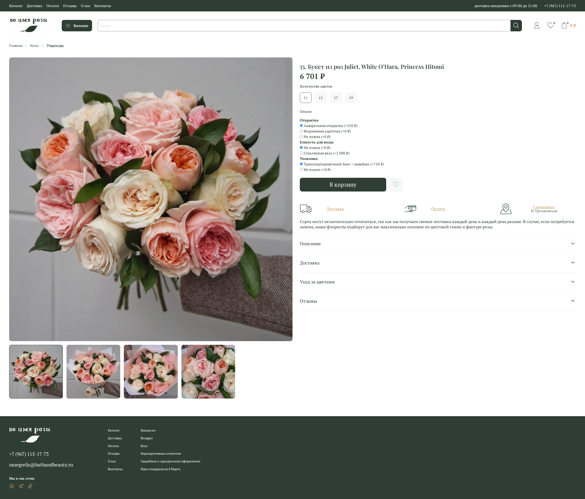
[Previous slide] (16, 199)
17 (336, 97)
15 (321, 97)
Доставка (34, 5)
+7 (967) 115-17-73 (560, 5)
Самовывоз (544, 207)
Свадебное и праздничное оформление (170, 461)
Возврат (147, 438)
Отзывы (70, 5)
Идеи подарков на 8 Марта (160, 469)
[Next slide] (285, 199)
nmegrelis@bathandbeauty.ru (41, 464)
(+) (330, 125)
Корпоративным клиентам (161, 453)
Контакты (102, 5)
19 (351, 97)
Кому (34, 45)
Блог (144, 446)
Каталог (16, 5)
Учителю (55, 45)
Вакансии (148, 430)
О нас (85, 5)
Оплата (52, 5)
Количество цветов (316, 86)
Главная (15, 45)
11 (306, 97)
